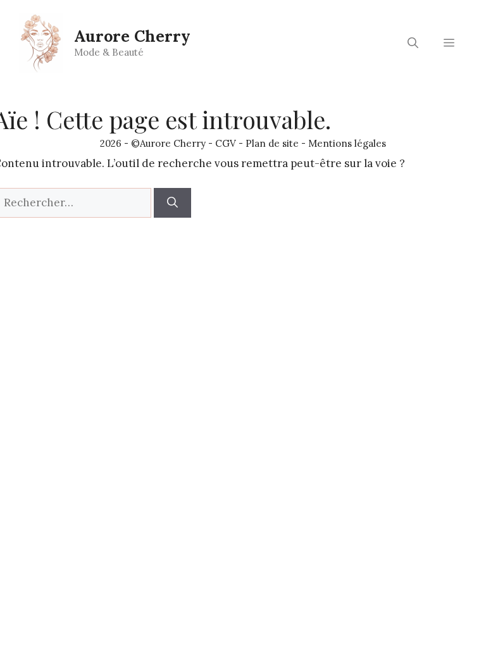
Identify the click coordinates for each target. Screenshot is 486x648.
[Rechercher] (172, 203)
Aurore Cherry (132, 36)
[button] (413, 43)
